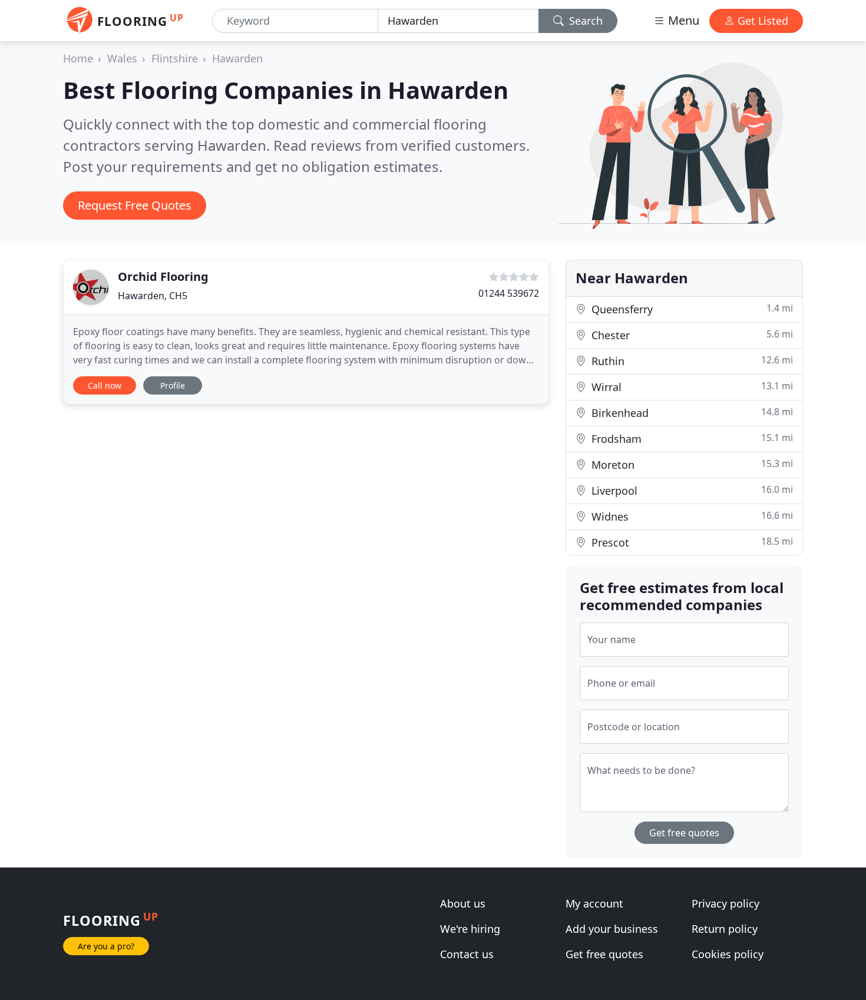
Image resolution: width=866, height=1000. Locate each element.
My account (594, 903)
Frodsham (691, 438)
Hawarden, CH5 (152, 295)
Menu (682, 20)
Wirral (691, 386)
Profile (172, 385)
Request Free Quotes (134, 205)
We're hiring (470, 929)
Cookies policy (727, 954)
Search (584, 21)
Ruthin (691, 360)
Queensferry (691, 309)
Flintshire (174, 58)
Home (78, 58)
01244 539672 (508, 293)
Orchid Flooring (163, 276)
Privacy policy (725, 903)
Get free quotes (684, 832)
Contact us (467, 954)
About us (462, 903)
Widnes (691, 516)
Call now (104, 385)
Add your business (612, 929)
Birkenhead (691, 412)
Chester (691, 334)
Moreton (691, 464)
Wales (122, 58)
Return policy (725, 929)
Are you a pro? (106, 946)
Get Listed (761, 21)
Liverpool (691, 490)
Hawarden (237, 58)
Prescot (691, 542)
